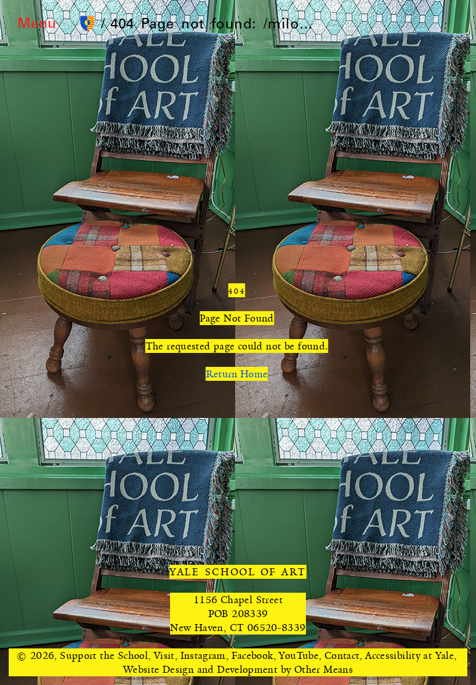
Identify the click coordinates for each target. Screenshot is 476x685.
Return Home (237, 373)
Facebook (252, 655)
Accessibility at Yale (409, 655)
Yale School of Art (238, 571)
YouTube (299, 655)
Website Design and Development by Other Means (238, 669)
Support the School (104, 655)
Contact (342, 655)
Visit (164, 655)
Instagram (203, 655)
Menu (37, 25)
